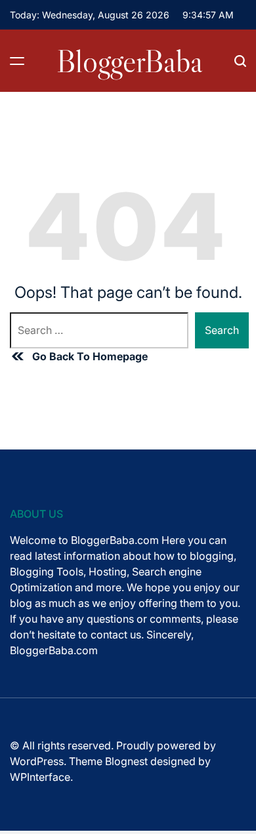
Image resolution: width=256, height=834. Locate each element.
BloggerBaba (129, 61)
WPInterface (40, 776)
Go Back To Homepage (90, 356)
